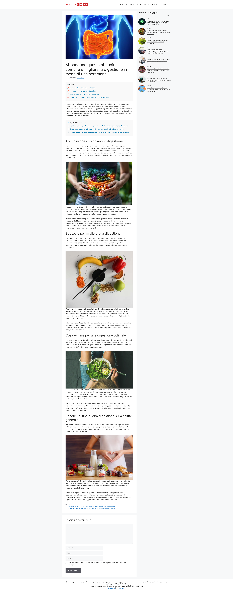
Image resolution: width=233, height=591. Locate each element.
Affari (132, 4)
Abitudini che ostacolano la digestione (83, 88)
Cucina (146, 4)
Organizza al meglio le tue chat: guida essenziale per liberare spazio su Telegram (159, 80)
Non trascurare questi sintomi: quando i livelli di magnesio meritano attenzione (159, 32)
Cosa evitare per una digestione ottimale (84, 94)
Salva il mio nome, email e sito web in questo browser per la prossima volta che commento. (97, 564)
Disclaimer (111, 588)
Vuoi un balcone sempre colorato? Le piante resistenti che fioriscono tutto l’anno (158, 70)
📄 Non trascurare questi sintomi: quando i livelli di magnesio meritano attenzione (98, 126)
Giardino (155, 4)
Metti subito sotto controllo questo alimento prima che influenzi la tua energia (91, 506)
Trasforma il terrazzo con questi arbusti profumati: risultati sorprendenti (157, 41)
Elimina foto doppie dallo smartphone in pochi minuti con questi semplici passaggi (157, 51)
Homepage (123, 4)
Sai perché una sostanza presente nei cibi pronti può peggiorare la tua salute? (91, 508)
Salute (164, 4)
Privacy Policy (120, 588)
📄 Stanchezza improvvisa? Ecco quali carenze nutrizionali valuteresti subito (96, 129)
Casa (139, 4)
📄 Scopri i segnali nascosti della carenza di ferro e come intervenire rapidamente (98, 132)
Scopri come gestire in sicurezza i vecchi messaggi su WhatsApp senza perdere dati (158, 22)
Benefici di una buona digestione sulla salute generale (89, 97)
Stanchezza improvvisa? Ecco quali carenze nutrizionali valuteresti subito (158, 60)
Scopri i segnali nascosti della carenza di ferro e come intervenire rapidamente (158, 89)
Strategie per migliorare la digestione (83, 91)
